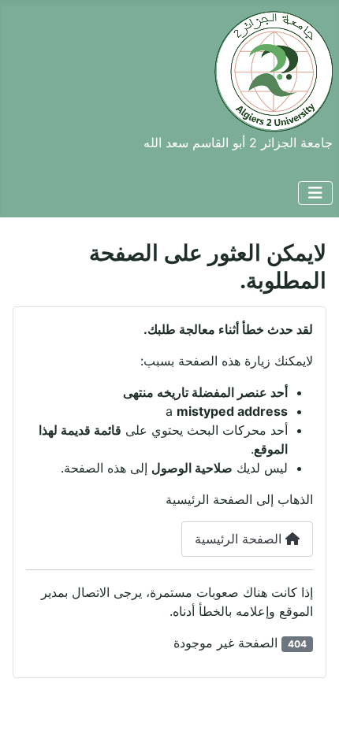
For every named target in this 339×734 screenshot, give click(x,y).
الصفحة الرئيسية (240, 539)
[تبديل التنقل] (315, 193)
